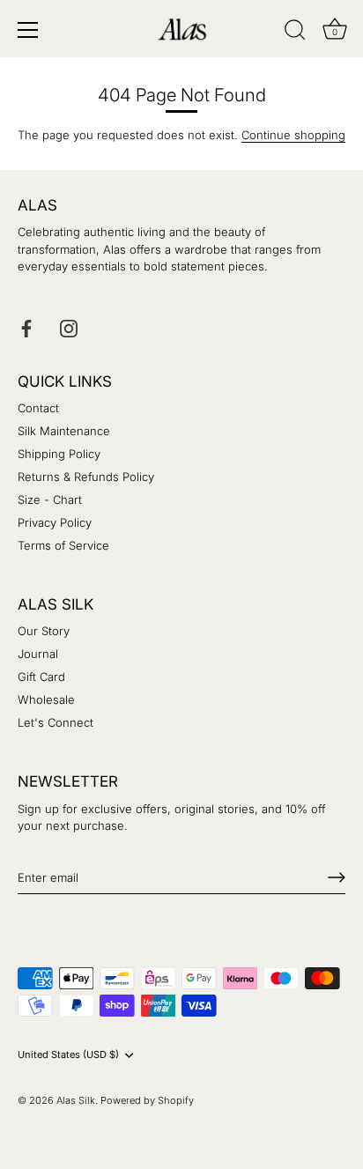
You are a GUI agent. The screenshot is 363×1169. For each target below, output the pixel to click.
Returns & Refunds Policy (86, 477)
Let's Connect (55, 722)
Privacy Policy (55, 522)
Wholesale (46, 699)
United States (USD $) (68, 1055)
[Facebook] (26, 327)
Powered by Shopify (147, 1100)
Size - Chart (50, 499)
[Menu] (28, 30)
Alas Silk (75, 1100)
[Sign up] (336, 877)
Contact (38, 408)
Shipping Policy (59, 454)
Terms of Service (63, 545)
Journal (38, 654)
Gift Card (41, 677)
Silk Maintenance (64, 431)
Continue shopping (293, 135)
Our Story (44, 631)
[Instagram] (69, 327)
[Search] (295, 32)
